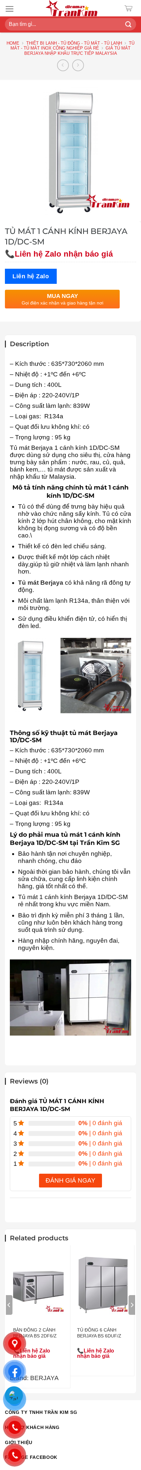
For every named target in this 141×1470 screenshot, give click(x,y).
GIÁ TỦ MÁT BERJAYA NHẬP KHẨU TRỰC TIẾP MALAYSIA (77, 51)
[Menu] (9, 9)
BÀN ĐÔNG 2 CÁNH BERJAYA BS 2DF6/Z (35, 1332)
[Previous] (9, 1305)
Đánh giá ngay (70, 1180)
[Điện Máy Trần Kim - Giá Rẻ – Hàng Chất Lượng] (71, 8)
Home (13, 43)
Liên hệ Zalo (30, 276)
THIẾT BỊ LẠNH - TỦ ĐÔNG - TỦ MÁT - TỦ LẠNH (74, 43)
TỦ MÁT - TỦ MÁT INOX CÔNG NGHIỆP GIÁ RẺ (72, 46)
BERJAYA (44, 1378)
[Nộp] (128, 24)
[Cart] (130, 8)
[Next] (132, 1305)
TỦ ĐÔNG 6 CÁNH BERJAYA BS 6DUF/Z (99, 1332)
